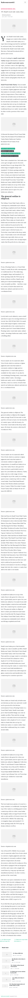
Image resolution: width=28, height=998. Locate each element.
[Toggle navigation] (25, 2)
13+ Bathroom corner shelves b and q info (17, 972)
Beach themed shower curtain (9, 156)
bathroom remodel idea (8, 9)
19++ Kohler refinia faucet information (17, 966)
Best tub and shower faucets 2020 (10, 153)
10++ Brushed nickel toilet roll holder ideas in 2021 (17, 984)
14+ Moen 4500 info (18, 953)
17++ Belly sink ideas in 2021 (18, 978)
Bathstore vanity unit (7, 151)
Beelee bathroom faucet (8, 148)
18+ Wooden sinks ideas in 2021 (18, 959)
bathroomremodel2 (5, 996)
